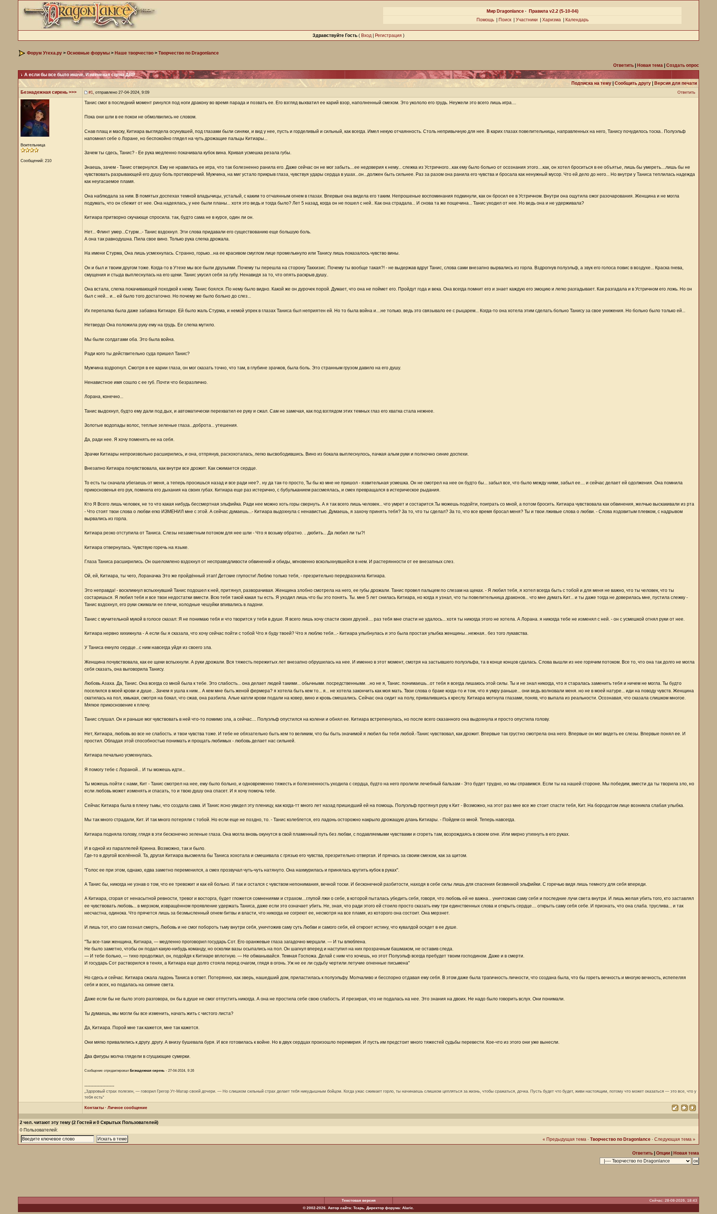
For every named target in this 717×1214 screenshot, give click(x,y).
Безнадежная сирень (44, 92)
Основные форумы (88, 53)
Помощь (485, 19)
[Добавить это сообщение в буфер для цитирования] (684, 1107)
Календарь (577, 19)
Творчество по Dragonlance (188, 53)
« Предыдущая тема (564, 1139)
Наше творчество (134, 53)
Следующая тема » (674, 1139)
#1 (91, 92)
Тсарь (358, 1208)
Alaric (407, 1208)
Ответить (686, 92)
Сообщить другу (633, 83)
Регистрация (388, 35)
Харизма (551, 19)
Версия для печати (675, 83)
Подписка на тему (591, 83)
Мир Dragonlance (505, 11)
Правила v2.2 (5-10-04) (553, 11)
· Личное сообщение (125, 1107)
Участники (527, 19)
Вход (366, 35)
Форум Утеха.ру (44, 53)
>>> (73, 92)
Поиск (505, 19)
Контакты (94, 1107)
